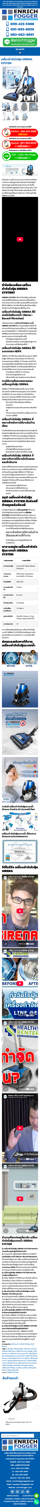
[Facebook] (12, 1491)
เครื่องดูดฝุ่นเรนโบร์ (14, 1358)
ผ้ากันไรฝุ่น (16, 1365)
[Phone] (36, 1502)
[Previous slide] (3, 1407)
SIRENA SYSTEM (12, 1372)
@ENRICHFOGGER (22, 1465)
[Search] (36, 1436)
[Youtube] (27, 1491)
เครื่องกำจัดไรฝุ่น (24, 1344)
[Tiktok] (22, 1491)
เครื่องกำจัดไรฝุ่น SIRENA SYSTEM (17, 1422)
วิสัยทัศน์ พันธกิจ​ (13, 1495)
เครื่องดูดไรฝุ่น (18, 1349)
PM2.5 (4, 1370)
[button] (20, 53)
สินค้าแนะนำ (15, 1344)
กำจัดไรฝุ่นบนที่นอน (27, 1365)
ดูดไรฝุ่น (25, 1367)
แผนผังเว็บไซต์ (28, 1495)
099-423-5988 (23, 1462)
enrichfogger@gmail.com (23, 1481)
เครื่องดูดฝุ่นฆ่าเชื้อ (13, 1370)
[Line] (17, 1491)
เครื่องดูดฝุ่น (32, 1367)
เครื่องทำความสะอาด (30, 1349)
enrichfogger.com (24, 1487)
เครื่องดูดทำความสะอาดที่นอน (27, 1363)
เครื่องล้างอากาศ (12, 1363)
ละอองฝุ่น (18, 1367)
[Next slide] (37, 1407)
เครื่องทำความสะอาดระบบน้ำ (19, 1353)
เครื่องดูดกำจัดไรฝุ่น (8, 1367)
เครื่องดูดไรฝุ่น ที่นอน (8, 1351)
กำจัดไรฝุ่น (9, 1349)
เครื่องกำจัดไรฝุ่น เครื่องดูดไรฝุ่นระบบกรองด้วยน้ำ (19, 1354)
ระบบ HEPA (25, 1358)
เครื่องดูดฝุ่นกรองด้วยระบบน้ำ (17, 1360)
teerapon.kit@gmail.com (22, 1484)
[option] (20, 1404)
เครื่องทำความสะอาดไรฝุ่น (24, 1351)
